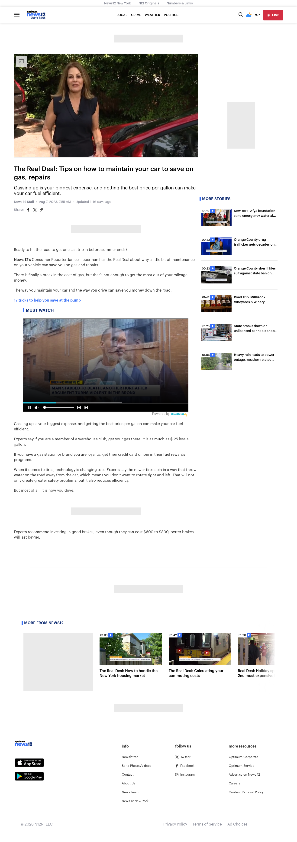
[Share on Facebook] (28, 210)
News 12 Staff (24, 202)
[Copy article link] (41, 210)
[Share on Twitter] (35, 210)
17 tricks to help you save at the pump (47, 300)
